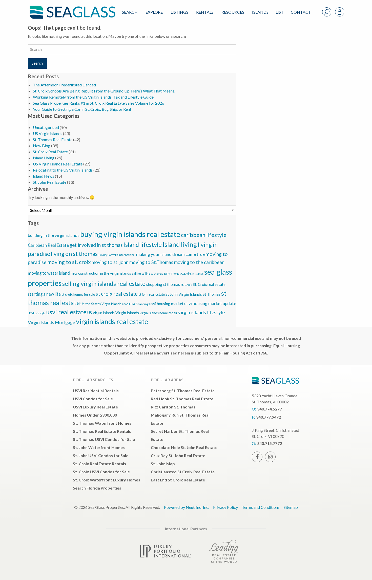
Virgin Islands (127, 312)
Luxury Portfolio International (116, 254)
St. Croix (186, 285)
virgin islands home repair (158, 313)
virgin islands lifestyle (201, 312)
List (280, 12)
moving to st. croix (69, 262)
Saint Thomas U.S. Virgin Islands (183, 273)
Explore (154, 12)
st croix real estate (117, 294)
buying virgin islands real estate (130, 234)
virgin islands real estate (112, 321)
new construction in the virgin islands (101, 273)
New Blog (41, 145)
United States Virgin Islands (100, 304)
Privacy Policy (225, 507)
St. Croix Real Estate (50, 151)
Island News (43, 176)
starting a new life (44, 294)
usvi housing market (166, 303)
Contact (301, 12)
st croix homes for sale (78, 294)
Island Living (43, 157)
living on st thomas (74, 253)
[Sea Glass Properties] (71, 8)
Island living (179, 244)
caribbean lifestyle (203, 234)
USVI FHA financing (135, 304)
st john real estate (151, 294)
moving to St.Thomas (151, 262)
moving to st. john (110, 262)
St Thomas (211, 294)
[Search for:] (132, 49)
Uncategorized (46, 127)
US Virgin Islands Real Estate (57, 163)
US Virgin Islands (47, 133)
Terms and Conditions (261, 507)
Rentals (205, 12)
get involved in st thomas (96, 245)
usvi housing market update (210, 303)
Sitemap (291, 507)
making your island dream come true (170, 254)
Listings (179, 12)
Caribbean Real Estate (48, 245)
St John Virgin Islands (184, 294)
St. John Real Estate (49, 182)
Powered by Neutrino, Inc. (186, 507)
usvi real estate (66, 311)
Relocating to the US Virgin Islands (63, 169)
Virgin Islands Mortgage (51, 322)
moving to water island (49, 273)
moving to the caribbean (199, 262)
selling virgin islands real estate (104, 283)
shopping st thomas (163, 284)
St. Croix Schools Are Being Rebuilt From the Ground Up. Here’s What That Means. (104, 90)
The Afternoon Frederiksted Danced (64, 84)
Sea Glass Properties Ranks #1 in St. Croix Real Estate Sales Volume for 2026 (98, 103)
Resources (232, 12)
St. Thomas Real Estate (52, 139)
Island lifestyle (142, 244)
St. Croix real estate (209, 284)
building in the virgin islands (53, 235)
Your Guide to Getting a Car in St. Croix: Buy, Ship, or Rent (82, 109)
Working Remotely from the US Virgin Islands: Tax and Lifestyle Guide (93, 97)
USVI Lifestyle (37, 313)
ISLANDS (260, 12)
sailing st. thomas (152, 273)
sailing (136, 273)
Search (130, 12)
